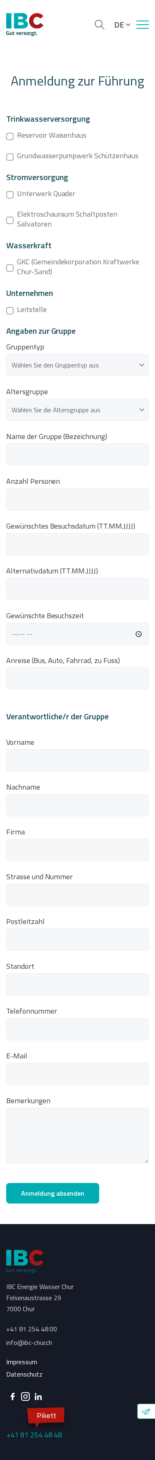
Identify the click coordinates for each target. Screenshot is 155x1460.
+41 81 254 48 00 (31, 1329)
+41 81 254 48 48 (34, 1425)
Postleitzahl (25, 921)
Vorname (20, 742)
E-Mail (16, 1056)
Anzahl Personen (33, 481)
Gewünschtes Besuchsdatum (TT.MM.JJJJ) (70, 526)
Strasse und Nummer (39, 877)
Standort (20, 966)
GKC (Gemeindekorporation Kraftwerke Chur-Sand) (78, 267)
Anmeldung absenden (52, 1193)
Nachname (23, 787)
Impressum (21, 1362)
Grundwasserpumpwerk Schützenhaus (77, 156)
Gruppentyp (25, 347)
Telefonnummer (31, 1011)
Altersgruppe (27, 392)
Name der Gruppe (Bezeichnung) (56, 436)
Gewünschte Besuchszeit (45, 616)
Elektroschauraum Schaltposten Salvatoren (67, 219)
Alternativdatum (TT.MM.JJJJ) (52, 571)
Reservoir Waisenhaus (51, 135)
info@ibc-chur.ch (29, 1342)
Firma (15, 832)
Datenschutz (24, 1374)
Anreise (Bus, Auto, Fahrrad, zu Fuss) (63, 660)
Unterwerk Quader (46, 194)
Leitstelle (32, 309)
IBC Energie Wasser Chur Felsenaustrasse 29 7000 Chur (40, 1298)
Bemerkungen (28, 1101)
